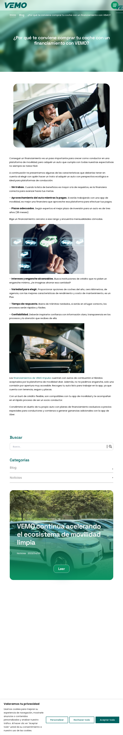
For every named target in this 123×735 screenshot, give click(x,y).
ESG (26, 663)
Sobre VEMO (31, 657)
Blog (21, 15)
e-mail (40, 620)
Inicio (13, 15)
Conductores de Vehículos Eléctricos (80, 659)
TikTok (37, 632)
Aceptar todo (107, 719)
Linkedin (45, 632)
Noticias (16, 478)
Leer (61, 569)
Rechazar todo (82, 719)
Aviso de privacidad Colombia (36, 689)
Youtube (53, 632)
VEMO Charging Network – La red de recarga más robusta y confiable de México (84, 688)
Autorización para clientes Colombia (40, 698)
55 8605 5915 (86, 620)
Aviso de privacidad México (41, 681)
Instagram (29, 632)
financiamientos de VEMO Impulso (32, 377)
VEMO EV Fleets (73, 698)
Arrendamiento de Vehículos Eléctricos (81, 668)
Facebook (22, 632)
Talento (29, 675)
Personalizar (57, 719)
